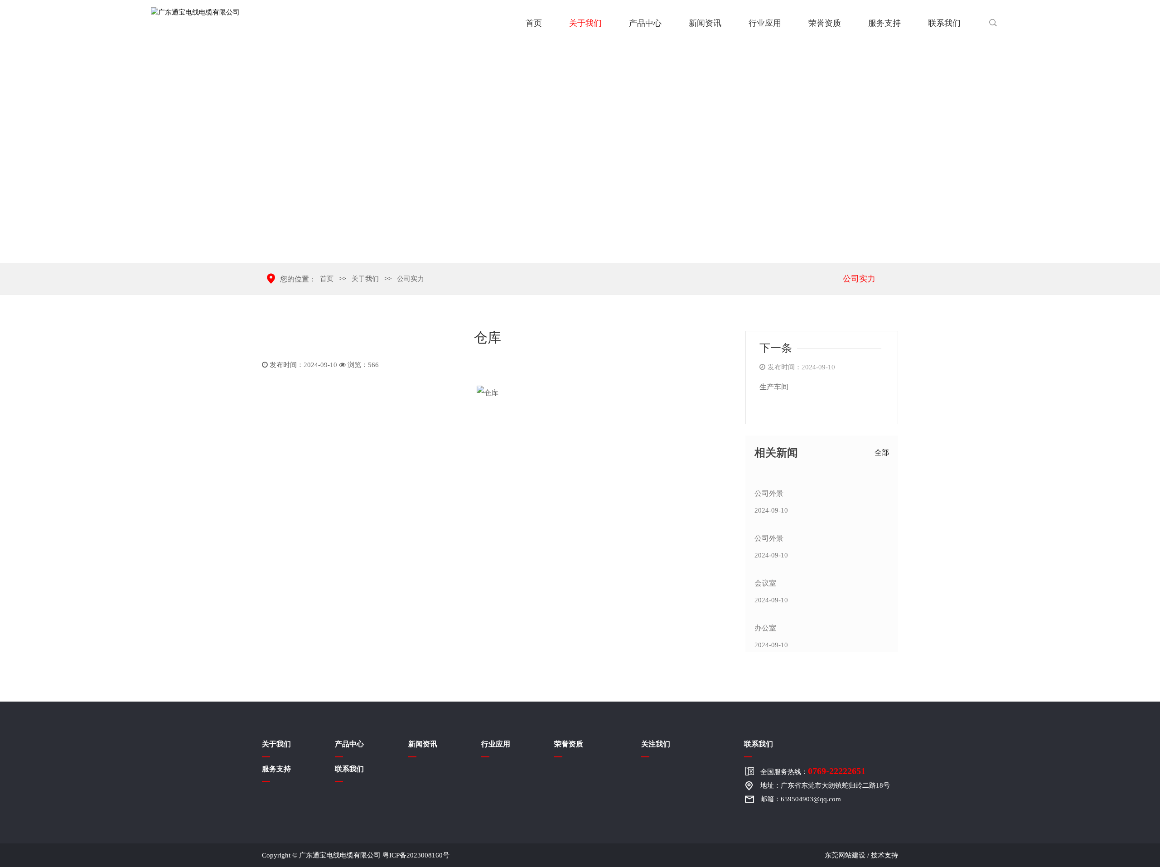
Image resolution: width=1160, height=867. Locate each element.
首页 (534, 23)
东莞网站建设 (845, 855)
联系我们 (944, 23)
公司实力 (859, 278)
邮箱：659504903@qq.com (800, 799)
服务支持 (884, 23)
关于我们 (585, 23)
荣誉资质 (824, 23)
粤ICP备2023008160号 (416, 855)
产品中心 (645, 23)
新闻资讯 (705, 23)
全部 (882, 452)
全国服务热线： (812, 771)
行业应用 (765, 23)
